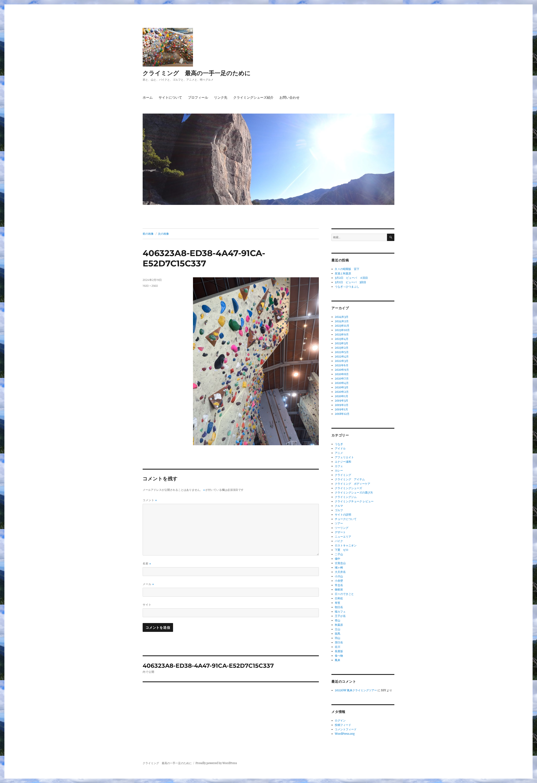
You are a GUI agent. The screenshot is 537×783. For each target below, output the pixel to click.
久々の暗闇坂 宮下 (347, 269)
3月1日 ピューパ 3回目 (350, 282)
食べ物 (339, 655)
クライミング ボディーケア (352, 484)
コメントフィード (346, 729)
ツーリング (341, 528)
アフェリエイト (344, 457)
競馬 (337, 633)
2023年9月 (342, 334)
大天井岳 (340, 572)
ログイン (340, 720)
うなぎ (339, 444)
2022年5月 (342, 352)
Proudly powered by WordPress (216, 763)
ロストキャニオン (346, 545)
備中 (337, 558)
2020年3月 (341, 387)
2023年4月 (341, 339)
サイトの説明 (343, 514)
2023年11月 (342, 325)
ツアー (339, 523)
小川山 (339, 576)
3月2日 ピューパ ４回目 (351, 278)
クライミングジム (346, 497)
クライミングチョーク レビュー (354, 501)
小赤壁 (339, 581)
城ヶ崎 (339, 567)
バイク (339, 541)
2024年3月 (341, 317)
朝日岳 (339, 607)
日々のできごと (344, 594)
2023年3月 (341, 343)
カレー (339, 470)
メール (148, 584)
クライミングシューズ (348, 488)
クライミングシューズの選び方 (354, 492)
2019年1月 (341, 409)
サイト (147, 604)
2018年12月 (342, 414)
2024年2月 (342, 321)
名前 (147, 563)
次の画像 (163, 233)
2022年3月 (341, 361)
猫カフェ (340, 611)
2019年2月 (341, 405)
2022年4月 (342, 356)
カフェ (339, 466)
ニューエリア (343, 536)
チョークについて (346, 519)
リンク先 (220, 98)
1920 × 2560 (150, 285)
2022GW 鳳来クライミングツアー (356, 690)
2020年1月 (341, 396)
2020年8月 (342, 374)
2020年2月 (342, 392)
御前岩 (339, 589)
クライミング (343, 475)
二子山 (339, 554)
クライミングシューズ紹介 (253, 98)
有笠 (337, 603)
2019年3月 (341, 400)
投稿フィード (343, 725)
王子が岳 (340, 616)
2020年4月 (342, 383)
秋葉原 (339, 625)
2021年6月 (341, 365)
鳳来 (337, 660)
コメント (150, 500)
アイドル (340, 448)
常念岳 (339, 585)
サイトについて (170, 98)
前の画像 (148, 233)
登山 (337, 620)
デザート (340, 532)
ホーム (148, 98)
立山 (337, 629)
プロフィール (198, 98)
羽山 (337, 638)
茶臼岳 (339, 642)
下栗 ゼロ (341, 550)
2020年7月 (342, 378)
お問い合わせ (289, 98)
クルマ (339, 506)
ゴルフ (339, 510)
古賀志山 (340, 563)
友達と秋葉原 (343, 273)
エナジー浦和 (343, 462)
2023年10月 (342, 330)
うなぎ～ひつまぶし (347, 286)
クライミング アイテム (350, 479)
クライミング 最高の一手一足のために (197, 73)
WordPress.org (345, 734)
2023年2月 (341, 348)
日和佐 (339, 598)
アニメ (339, 453)
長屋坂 (339, 651)
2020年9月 (342, 370)
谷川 (337, 647)
